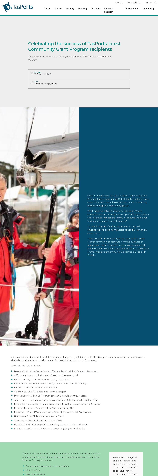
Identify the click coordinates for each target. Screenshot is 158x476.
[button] (155, 2)
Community (148, 8)
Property (82, 8)
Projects (95, 8)
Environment (132, 8)
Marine (58, 8)
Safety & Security (108, 10)
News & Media (134, 3)
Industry (70, 8)
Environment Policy (133, 12)
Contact (148, 3)
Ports (47, 8)
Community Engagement (141, 12)
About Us (119, 3)
